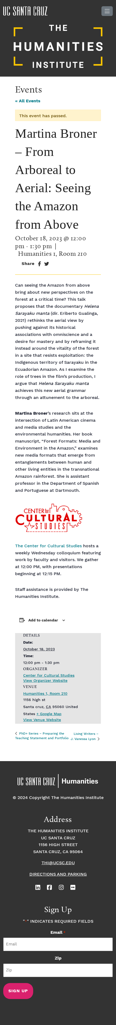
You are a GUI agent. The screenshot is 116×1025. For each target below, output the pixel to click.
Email (57, 932)
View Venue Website (42, 720)
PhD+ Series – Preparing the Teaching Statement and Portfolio (42, 736)
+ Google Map (49, 714)
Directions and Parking (58, 874)
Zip (58, 958)
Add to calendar (43, 620)
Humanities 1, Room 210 (45, 693)
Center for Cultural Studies (48, 675)
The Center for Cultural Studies (48, 546)
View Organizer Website (45, 680)
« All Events (27, 101)
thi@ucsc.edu (58, 863)
